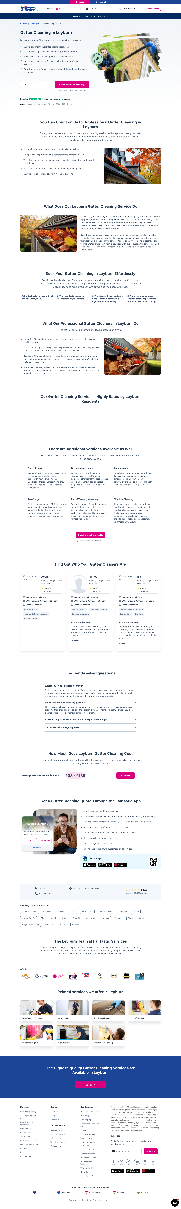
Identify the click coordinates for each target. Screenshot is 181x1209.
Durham (105, 918)
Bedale (61, 911)
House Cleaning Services (90, 1112)
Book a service (153, 9)
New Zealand (66, 1192)
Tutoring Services (87, 1168)
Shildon (136, 911)
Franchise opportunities (29, 1144)
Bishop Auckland (48, 918)
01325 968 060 (128, 9)
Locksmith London (87, 1154)
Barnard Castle (105, 911)
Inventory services (87, 1142)
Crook (64, 918)
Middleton (49, 924)
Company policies (57, 1130)
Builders (83, 1130)
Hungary (120, 1192)
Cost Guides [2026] (28, 1112)
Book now (90, 1085)
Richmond (47, 911)
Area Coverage (26, 1156)
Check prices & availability (90, 535)
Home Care (84, 1172)
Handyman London (88, 1158)
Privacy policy (56, 1138)
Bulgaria (144, 1192)
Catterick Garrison (30, 911)
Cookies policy (56, 1146)
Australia (40, 1192)
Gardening (24, 24)
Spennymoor (91, 918)
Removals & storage (88, 1134)
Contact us (54, 1120)
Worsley (75, 924)
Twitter (121, 1162)
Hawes (73, 911)
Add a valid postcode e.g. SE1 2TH (34, 97)
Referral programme (28, 1140)
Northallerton (87, 911)
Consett (118, 918)
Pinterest (129, 1162)
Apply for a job (78, 9)
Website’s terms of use (59, 1142)
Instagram (145, 1162)
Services (49, 9)
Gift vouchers (25, 1132)
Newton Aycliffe (28, 918)
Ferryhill (76, 918)
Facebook (113, 1162)
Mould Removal (86, 1176)
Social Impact (25, 1136)
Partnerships (25, 1148)
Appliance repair (87, 1150)
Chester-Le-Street (136, 918)
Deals (91, 9)
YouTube (137, 1162)
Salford (63, 924)
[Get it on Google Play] (105, 865)
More (97, 9)
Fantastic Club (65, 9)
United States (94, 1192)
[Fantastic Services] (29, 8)
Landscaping (85, 1120)
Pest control (85, 1146)
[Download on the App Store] (89, 865)
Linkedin (153, 1162)
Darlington (122, 911)
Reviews (53, 1116)
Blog (22, 1152)
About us (54, 1112)
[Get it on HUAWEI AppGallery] (120, 865)
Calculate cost (125, 775)
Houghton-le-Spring (30, 924)
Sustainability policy (58, 1134)
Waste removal (86, 1138)
